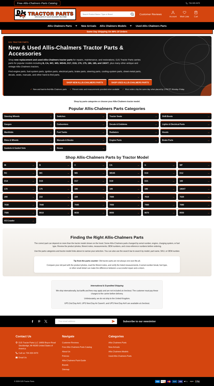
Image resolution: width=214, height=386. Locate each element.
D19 (111, 181)
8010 (41, 213)
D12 (181, 173)
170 (6, 189)
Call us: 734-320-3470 (28, 353)
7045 (76, 205)
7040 (41, 205)
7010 (147, 197)
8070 (147, 213)
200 (6, 197)
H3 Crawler (9, 221)
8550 (182, 213)
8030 (76, 213)
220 (76, 197)
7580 (6, 213)
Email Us (23, 357)
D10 (146, 173)
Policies (65, 356)
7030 (6, 205)
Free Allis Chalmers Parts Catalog (77, 347)
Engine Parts (115, 140)
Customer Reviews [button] (150, 14)
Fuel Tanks (62, 132)
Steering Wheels (12, 116)
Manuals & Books (65, 140)
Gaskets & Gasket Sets (15, 148)
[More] (76, 26)
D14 (6, 181)
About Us (66, 352)
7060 (147, 205)
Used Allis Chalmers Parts (151, 26)
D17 (76, 181)
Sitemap (65, 369)
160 (181, 181)
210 (41, 197)
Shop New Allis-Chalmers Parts (85, 83)
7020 (182, 197)
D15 (41, 181)
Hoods (165, 132)
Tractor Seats (115, 116)
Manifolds (8, 132)
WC (41, 173)
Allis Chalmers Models (113, 26)
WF (181, 165)
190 (146, 189)
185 (111, 189)
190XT (183, 189)
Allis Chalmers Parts (60, 26)
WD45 (112, 173)
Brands (65, 365)
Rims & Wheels (11, 140)
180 (76, 189)
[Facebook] (32, 321)
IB (5, 165)
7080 (182, 205)
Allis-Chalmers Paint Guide (74, 360)
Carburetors (62, 124)
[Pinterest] (39, 321)
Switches (61, 116)
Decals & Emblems (118, 124)
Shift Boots (167, 116)
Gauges (8, 124)
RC (5, 173)
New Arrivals (88, 26)
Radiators (114, 132)
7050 (111, 205)
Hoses (60, 148)
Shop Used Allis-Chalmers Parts (130, 83)
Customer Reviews (70, 343)
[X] (45, 321)
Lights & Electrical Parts (173, 124)
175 (41, 189)
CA (110, 165)
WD (76, 173)
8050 (111, 213)
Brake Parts (167, 140)
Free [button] (37, 3)
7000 (111, 197)
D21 (146, 181)
